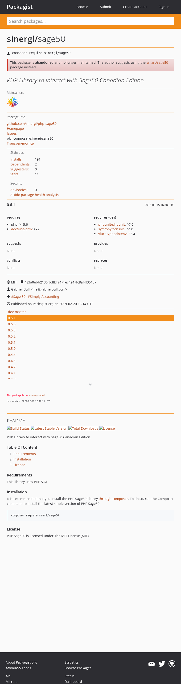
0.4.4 (12, 354)
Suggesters (19, 169)
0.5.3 (12, 330)
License (19, 465)
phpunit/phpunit (111, 224)
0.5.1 (12, 342)
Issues (12, 133)
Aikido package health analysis (34, 195)
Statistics (72, 662)
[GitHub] (172, 664)
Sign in (164, 6)
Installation (22, 459)
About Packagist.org (21, 662)
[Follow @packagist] (161, 664)
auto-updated (37, 395)
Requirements (24, 454)
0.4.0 (12, 379)
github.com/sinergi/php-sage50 (32, 123)
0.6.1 (12, 318)
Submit (105, 6)
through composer (113, 498)
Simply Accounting (44, 296)
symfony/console (111, 229)
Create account (135, 6)
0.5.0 (12, 348)
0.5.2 (12, 336)
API (8, 676)
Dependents (20, 164)
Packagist (20, 6)
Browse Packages (78, 668)
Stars (14, 174)
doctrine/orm (21, 229)
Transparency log (20, 143)
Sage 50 (19, 296)
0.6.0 (12, 324)
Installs (16, 159)
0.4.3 (12, 360)
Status (69, 676)
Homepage (15, 128)
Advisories (18, 190)
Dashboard (73, 681)
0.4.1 (12, 373)
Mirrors (11, 681)
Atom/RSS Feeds (18, 668)
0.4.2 (12, 367)
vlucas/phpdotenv (112, 234)
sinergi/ (22, 38)
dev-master (17, 312)
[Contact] (151, 664)
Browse (82, 6)
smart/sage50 (157, 62)
